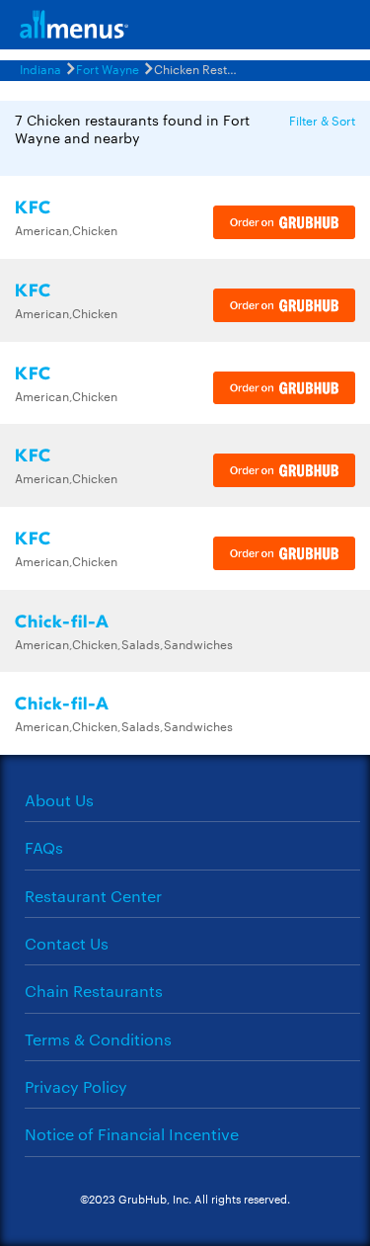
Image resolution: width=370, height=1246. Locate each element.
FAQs (44, 847)
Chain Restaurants (94, 990)
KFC (33, 208)
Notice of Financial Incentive (132, 1133)
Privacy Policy (76, 1086)
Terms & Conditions (98, 1039)
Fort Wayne (107, 68)
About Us (59, 799)
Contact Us (67, 943)
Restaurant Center (93, 895)
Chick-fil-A (62, 622)
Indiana (40, 68)
